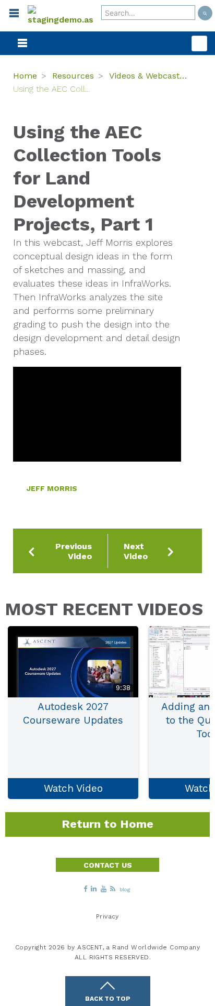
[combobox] (148, 12)
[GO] (205, 13)
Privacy (107, 916)
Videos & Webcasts (147, 76)
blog (125, 889)
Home (25, 76)
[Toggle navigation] (9, 15)
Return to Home (107, 823)
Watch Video (73, 788)
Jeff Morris (52, 488)
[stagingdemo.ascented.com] (61, 15)
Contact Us (107, 865)
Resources (73, 76)
